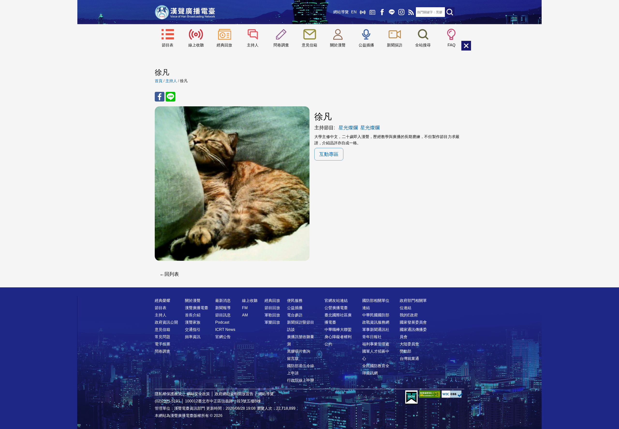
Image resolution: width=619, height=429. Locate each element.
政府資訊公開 (166, 322)
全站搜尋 (423, 45)
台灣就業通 (409, 358)
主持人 (252, 45)
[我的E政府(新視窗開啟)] (411, 397)
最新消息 (223, 300)
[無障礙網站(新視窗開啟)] (429, 394)
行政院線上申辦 (300, 380)
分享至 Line (170, 97)
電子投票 (162, 344)
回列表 (171, 274)
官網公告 (223, 337)
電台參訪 (294, 315)
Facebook (382, 12)
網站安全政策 (198, 394)
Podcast (222, 322)
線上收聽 (363, 12)
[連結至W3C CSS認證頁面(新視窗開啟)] (452, 394)
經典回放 (372, 12)
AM (245, 315)
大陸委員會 (409, 344)
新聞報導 (223, 308)
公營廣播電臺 (336, 308)
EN (354, 12)
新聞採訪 (394, 45)
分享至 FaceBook (159, 97)
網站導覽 (341, 12)
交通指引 (192, 329)
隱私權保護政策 (168, 394)
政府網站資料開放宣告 (234, 394)
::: (309, 291)
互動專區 (329, 154)
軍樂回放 (272, 322)
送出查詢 (450, 12)
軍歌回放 (272, 315)
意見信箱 (309, 45)
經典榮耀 (162, 300)
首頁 (158, 81)
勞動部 (405, 351)
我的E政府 (409, 315)
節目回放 (272, 308)
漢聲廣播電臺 (185, 12)
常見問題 (162, 337)
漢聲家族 (192, 322)
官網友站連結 (336, 300)
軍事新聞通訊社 (375, 329)
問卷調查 (281, 45)
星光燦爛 (348, 127)
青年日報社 (372, 337)
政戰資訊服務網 (375, 322)
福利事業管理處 (375, 344)
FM (245, 308)
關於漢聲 (338, 45)
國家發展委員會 (413, 322)
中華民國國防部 (375, 315)
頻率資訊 (192, 337)
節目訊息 (223, 315)
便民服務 (294, 300)
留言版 (293, 358)
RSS (411, 12)
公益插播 (366, 45)
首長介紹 (192, 315)
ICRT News (225, 329)
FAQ (451, 45)
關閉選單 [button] (466, 46)
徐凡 (184, 81)
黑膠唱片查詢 (298, 351)
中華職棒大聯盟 (338, 329)
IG (401, 12)
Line (392, 12)
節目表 (167, 45)
